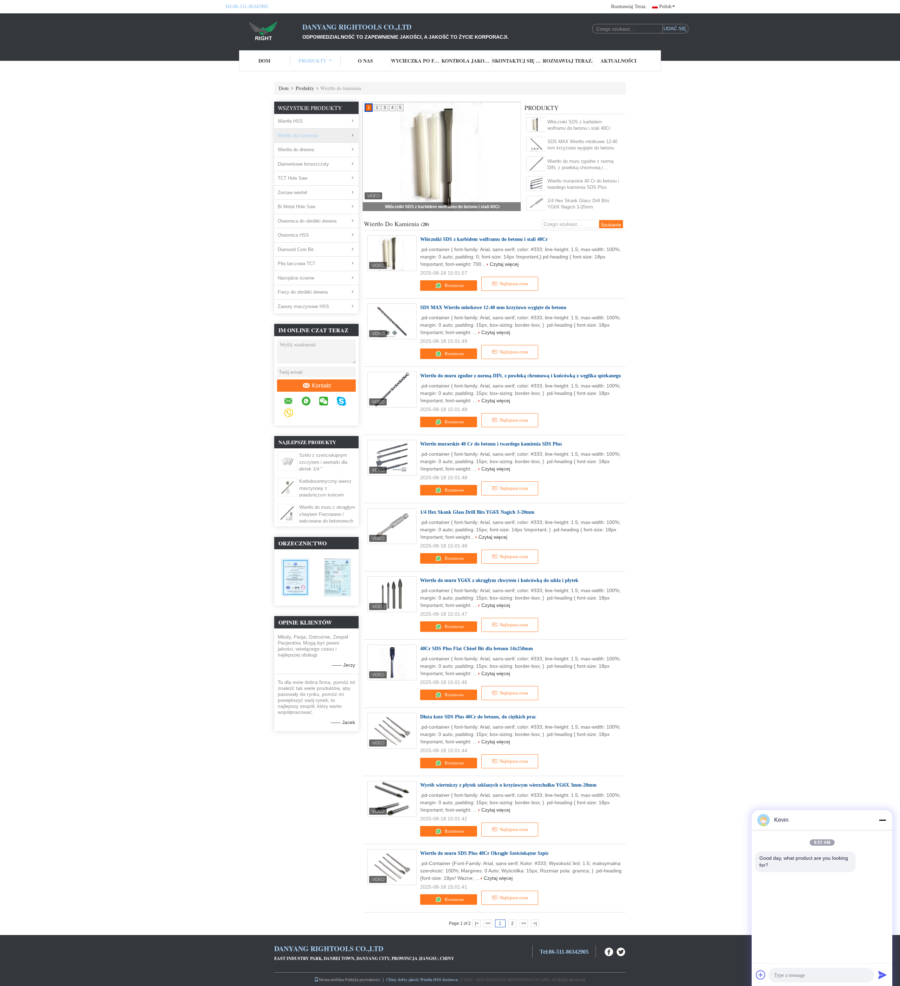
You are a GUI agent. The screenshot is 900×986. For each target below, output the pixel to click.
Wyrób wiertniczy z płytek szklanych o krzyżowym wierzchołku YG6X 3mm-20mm (508, 785)
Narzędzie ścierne (296, 278)
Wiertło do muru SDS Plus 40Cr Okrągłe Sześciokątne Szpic (484, 853)
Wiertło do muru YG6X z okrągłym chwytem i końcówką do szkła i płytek (499, 580)
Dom (264, 60)
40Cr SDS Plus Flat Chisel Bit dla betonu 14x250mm (476, 648)
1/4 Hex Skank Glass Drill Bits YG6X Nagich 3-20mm (578, 204)
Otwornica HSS (293, 235)
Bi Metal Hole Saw (296, 206)
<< (488, 923)
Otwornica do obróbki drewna (307, 221)
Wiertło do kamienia (298, 135)
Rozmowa (454, 285)
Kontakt (321, 386)
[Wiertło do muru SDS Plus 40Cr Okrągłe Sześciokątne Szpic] (392, 867)
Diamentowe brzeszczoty (303, 164)
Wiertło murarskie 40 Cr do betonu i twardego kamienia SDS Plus (583, 184)
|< (476, 923)
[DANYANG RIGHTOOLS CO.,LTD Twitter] (621, 951)
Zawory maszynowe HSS (303, 306)
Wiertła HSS (290, 121)
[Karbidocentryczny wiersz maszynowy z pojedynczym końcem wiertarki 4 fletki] (287, 487)
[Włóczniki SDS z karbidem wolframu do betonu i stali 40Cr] (536, 124)
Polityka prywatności (362, 979)
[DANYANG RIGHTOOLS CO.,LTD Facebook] (609, 951)
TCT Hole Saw (292, 178)
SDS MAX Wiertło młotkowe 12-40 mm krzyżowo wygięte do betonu (442, 206)
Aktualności (618, 60)
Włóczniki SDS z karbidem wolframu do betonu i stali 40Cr (578, 125)
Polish (665, 6)
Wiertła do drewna (296, 149)
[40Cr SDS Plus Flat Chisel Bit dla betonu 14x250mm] (392, 662)
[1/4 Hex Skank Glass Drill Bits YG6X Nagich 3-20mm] (536, 203)
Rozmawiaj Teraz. (629, 6)
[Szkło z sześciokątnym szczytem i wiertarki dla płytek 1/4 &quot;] (287, 461)
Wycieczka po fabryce (416, 60)
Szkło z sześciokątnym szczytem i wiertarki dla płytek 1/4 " (323, 462)
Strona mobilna (331, 979)
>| (535, 923)
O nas (365, 60)
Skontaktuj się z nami (517, 60)
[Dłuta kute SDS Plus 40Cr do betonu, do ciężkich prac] (392, 731)
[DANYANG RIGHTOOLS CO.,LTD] (263, 30)
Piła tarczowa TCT (296, 263)
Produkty (312, 60)
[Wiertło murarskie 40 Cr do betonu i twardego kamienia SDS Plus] (536, 183)
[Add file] (761, 974)
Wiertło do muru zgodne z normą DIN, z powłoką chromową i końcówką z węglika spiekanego (580, 165)
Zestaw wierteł (292, 192)
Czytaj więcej (504, 264)
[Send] (882, 974)
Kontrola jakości (467, 60)
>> (523, 923)
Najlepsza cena (514, 283)
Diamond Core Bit (296, 249)
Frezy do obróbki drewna (303, 292)
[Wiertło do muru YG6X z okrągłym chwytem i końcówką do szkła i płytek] (392, 594)
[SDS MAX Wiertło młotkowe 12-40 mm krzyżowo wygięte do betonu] (536, 144)
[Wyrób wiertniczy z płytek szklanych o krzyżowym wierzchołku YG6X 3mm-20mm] (392, 799)
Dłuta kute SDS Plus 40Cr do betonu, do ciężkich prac (478, 716)
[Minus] (882, 820)
